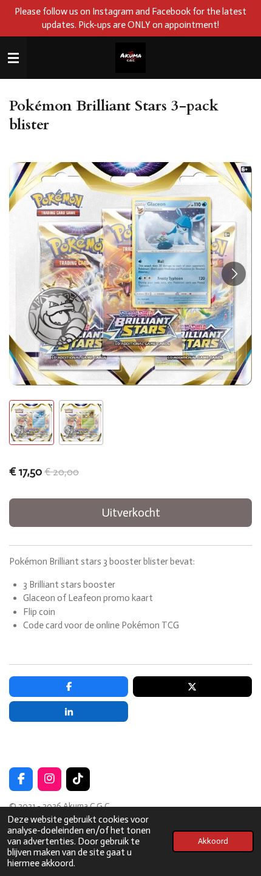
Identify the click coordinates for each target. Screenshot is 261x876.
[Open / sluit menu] (13, 57)
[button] (31, 422)
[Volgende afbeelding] (234, 274)
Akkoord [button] (213, 841)
